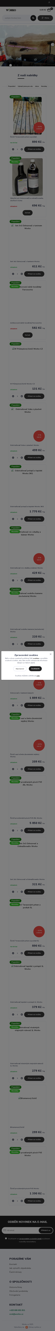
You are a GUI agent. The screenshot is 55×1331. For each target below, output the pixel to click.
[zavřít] (50, 654)
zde (38, 676)
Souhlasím (35, 669)
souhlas (36, 658)
